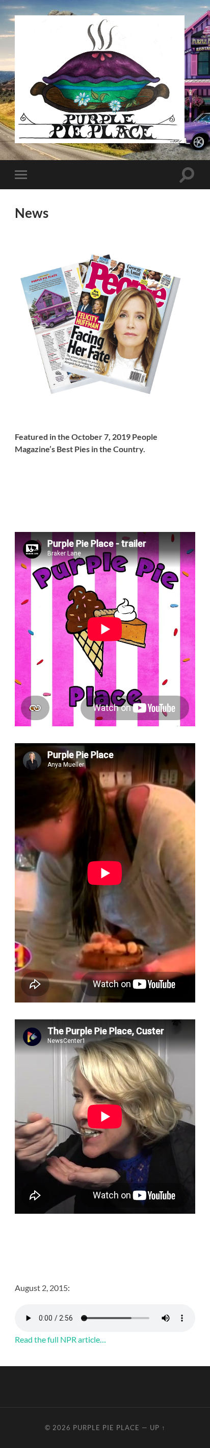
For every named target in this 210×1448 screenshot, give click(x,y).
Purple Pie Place (106, 1427)
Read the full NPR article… (60, 1339)
